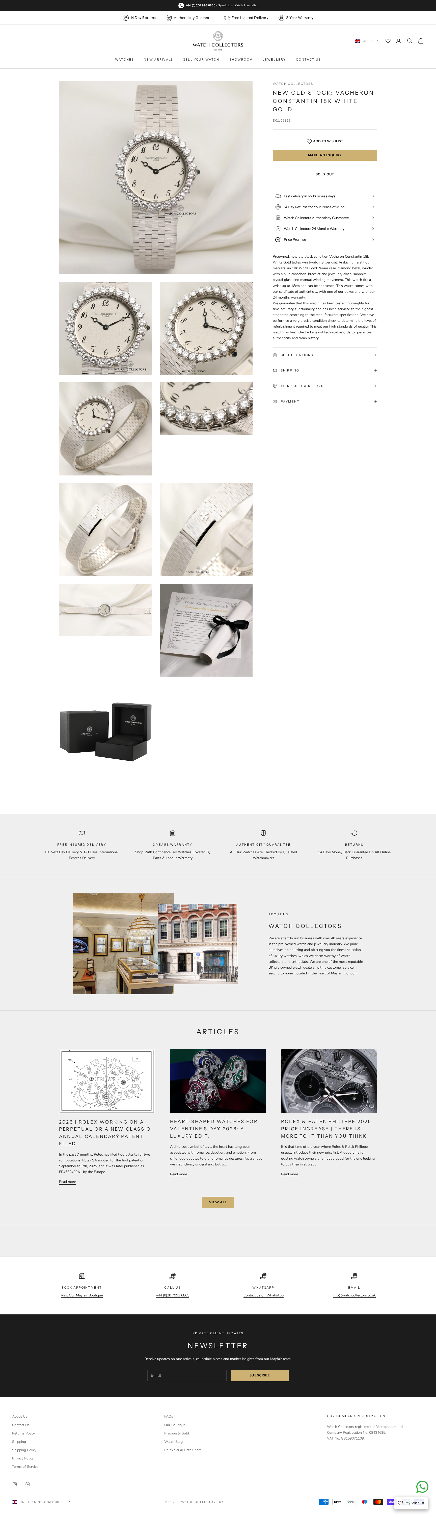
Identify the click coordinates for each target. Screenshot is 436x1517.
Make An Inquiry (325, 155)
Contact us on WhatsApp (263, 1295)
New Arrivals (158, 59)
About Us (19, 1416)
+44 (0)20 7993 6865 (172, 1295)
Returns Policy (23, 1433)
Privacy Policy (23, 1458)
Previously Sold (176, 1433)
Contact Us (308, 59)
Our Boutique (174, 1425)
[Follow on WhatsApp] (27, 1484)
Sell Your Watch (201, 59)
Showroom (241, 59)
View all (218, 1202)
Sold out (325, 174)
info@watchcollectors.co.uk (354, 1295)
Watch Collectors (293, 84)
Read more (67, 1181)
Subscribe (260, 1375)
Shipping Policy (24, 1450)
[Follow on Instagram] (14, 1484)
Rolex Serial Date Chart (182, 1450)
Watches (124, 59)
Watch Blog (173, 1441)
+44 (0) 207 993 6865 (200, 5)
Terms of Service (25, 1466)
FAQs (168, 1416)
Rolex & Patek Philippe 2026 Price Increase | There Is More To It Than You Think (326, 1129)
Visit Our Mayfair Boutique (82, 1295)
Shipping (19, 1441)
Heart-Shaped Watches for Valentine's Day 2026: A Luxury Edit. (214, 1129)
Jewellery (274, 59)
